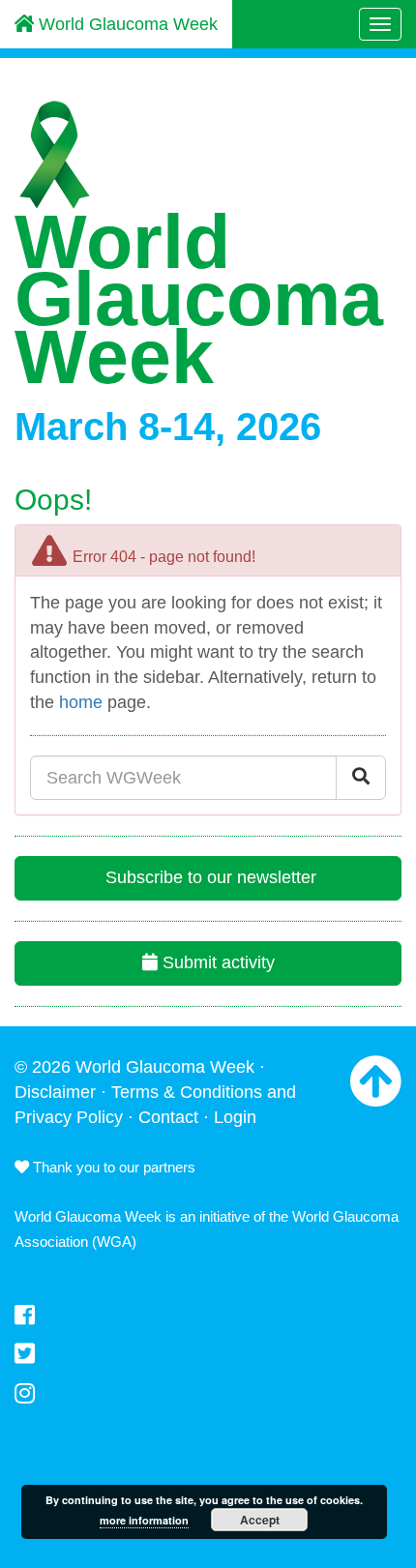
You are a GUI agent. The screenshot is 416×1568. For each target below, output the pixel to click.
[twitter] (208, 1354)
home (81, 702)
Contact (168, 1117)
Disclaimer (55, 1092)
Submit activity (216, 962)
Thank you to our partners (112, 1167)
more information (144, 1520)
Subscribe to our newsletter (208, 877)
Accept (260, 1519)
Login (235, 1117)
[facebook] (208, 1315)
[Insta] (208, 1394)
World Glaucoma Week (126, 24)
